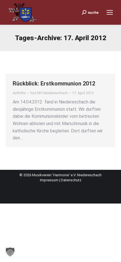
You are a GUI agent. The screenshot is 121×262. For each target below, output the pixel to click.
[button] (10, 252)
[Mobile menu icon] (109, 12)
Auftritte (19, 93)
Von (49, 93)
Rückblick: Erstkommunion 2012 (54, 83)
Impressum (49, 180)
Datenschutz (71, 180)
